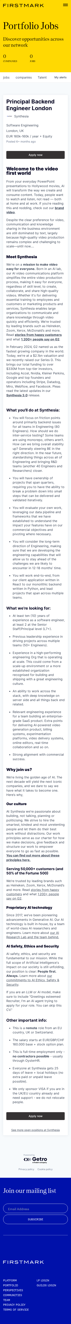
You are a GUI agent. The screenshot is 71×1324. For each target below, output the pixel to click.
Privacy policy (26, 1169)
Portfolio (10, 1285)
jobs (6, 77)
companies (24, 77)
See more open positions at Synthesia (35, 1130)
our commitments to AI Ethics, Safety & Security (32, 980)
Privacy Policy (14, 1304)
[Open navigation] (65, 5)
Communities (12, 1295)
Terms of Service (16, 1309)
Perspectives (13, 1290)
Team (6, 1300)
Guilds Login (46, 1285)
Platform (10, 1280)
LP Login (43, 1280)
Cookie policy (45, 1169)
